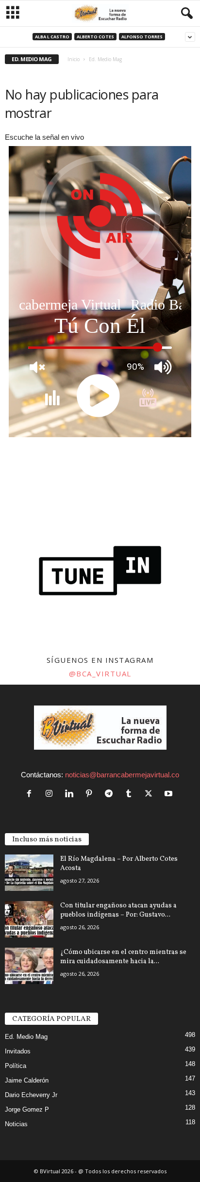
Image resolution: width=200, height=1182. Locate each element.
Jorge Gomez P (27, 1109)
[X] (151, 794)
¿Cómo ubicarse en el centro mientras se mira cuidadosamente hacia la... (123, 957)
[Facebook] (31, 794)
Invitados (18, 1051)
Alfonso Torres (142, 36)
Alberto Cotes (95, 36)
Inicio (73, 59)
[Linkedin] (71, 794)
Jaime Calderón (27, 1080)
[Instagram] (51, 794)
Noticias (16, 1124)
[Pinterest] (91, 794)
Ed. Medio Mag (26, 1036)
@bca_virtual (100, 673)
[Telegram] (111, 794)
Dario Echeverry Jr (31, 1095)
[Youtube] (170, 794)
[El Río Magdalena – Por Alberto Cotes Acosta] (29, 872)
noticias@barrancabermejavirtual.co (122, 775)
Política (15, 1065)
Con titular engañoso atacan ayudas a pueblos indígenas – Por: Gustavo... (118, 910)
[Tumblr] (131, 794)
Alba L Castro (52, 36)
